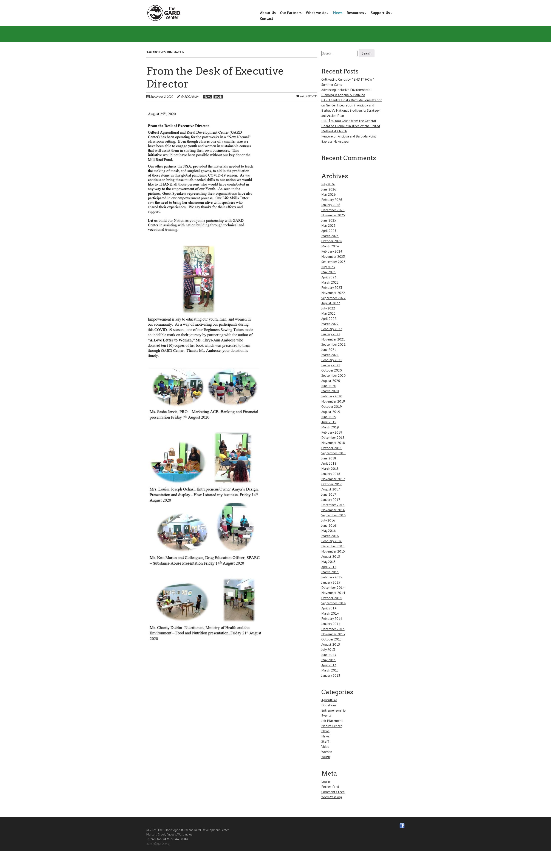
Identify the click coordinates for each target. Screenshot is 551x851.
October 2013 (331, 639)
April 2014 (328, 608)
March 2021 (330, 355)
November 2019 (333, 401)
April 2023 (328, 277)
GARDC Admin (189, 96)
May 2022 (328, 313)
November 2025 (333, 215)
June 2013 (328, 655)
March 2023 (330, 282)
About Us (268, 12)
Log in (325, 781)
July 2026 (328, 184)
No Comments (308, 96)
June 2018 (328, 458)
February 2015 (331, 577)
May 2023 (328, 272)
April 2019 (328, 422)
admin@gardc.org (158, 843)
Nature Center (331, 726)
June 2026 (328, 189)
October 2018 (331, 448)
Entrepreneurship (333, 710)
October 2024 (331, 241)
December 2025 (333, 210)
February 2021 (331, 360)
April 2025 (328, 230)
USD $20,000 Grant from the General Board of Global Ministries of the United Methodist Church (350, 126)
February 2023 (331, 287)
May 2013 (328, 660)
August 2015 (330, 556)
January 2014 (330, 623)
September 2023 (333, 261)
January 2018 (330, 474)
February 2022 (331, 329)
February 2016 (331, 541)
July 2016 (328, 520)
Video (325, 746)
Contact (266, 18)
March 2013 (330, 670)
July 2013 (328, 649)
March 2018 (330, 468)
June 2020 (328, 386)
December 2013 (333, 629)
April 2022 (328, 318)
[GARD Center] (164, 13)
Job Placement (332, 720)
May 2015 (328, 561)
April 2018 (328, 463)
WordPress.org (331, 797)
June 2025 (328, 220)
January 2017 (330, 499)
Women (326, 752)
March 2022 (330, 324)
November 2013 (333, 634)
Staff (325, 741)
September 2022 (333, 298)
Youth (218, 96)
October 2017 (331, 484)
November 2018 (333, 442)
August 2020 (330, 380)
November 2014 (333, 592)
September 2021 (333, 344)
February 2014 (331, 618)
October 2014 (331, 598)
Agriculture (329, 700)
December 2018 (333, 437)
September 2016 (333, 515)
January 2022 (330, 334)
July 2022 (328, 308)
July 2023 (328, 267)
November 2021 (333, 339)
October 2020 (331, 370)
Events (326, 715)
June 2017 (328, 494)
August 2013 (330, 644)
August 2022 (330, 303)
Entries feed (330, 786)
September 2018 (333, 453)
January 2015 (330, 582)
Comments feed (333, 792)
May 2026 (328, 194)
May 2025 (328, 225)
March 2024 (330, 246)
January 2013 (330, 675)
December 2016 (333, 505)
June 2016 (328, 525)
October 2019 (331, 406)
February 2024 (331, 251)
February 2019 (331, 432)
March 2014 (330, 613)
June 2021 (328, 349)
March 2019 (330, 427)
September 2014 (333, 603)
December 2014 (333, 587)
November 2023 (333, 256)
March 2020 (330, 391)
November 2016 (333, 510)
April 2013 (328, 665)
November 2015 (333, 551)
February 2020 (331, 396)
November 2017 (333, 479)
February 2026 (331, 199)
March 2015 (330, 572)
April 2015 (328, 567)
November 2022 (333, 292)
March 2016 (330, 536)
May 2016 (328, 530)
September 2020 (333, 375)
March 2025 (330, 236)
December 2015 (333, 546)
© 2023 (151, 830)
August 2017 (330, 489)
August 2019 (330, 411)
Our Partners (291, 12)
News (337, 12)
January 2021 (330, 365)
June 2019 (328, 417)
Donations (328, 705)
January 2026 (330, 205)
